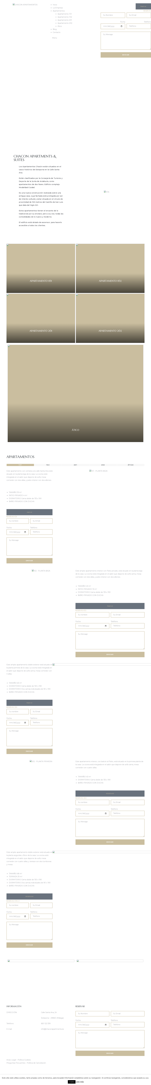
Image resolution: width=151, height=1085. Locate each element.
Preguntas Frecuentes (15, 1063)
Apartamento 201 (65, 20)
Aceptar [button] (71, 1082)
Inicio (55, 5)
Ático (60, 26)
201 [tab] (75, 465)
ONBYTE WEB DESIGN (16, 1068)
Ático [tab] (131, 465)
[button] (143, 6)
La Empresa (58, 8)
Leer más (80, 1082)
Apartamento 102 (65, 17)
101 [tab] (20, 465)
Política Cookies (24, 1060)
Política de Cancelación (36, 1063)
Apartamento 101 (65, 14)
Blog (55, 29)
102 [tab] (48, 465)
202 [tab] (103, 465)
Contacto (56, 32)
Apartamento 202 (65, 23)
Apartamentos (59, 11)
